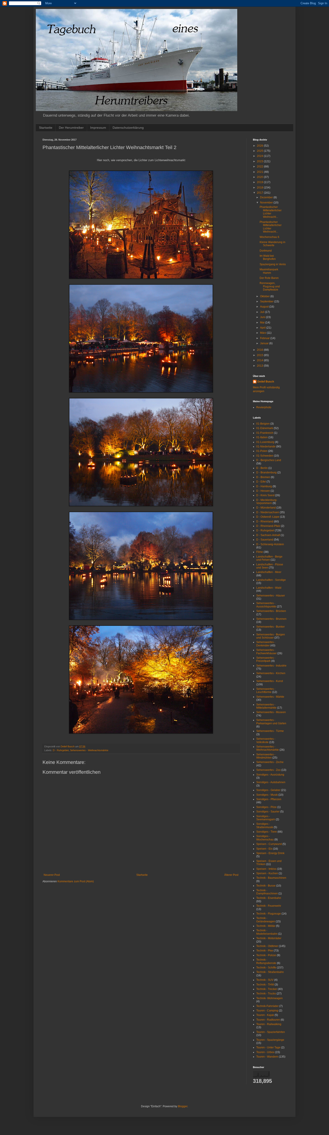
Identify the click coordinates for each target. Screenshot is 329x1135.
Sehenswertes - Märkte (270, 696)
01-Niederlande (266, 446)
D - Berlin (262, 468)
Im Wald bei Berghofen (268, 257)
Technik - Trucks (266, 993)
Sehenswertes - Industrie (271, 665)
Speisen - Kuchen (267, 873)
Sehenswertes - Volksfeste (265, 740)
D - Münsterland (266, 507)
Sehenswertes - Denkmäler (265, 644)
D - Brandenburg (266, 472)
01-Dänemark (264, 428)
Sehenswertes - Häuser (270, 595)
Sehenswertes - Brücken (271, 611)
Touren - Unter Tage (268, 1047)
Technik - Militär (265, 926)
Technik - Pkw (264, 950)
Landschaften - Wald (268, 587)
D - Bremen (263, 477)
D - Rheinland (264, 521)
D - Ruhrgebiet (61, 750)
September (267, 301)
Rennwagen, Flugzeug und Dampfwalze (270, 286)
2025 (260, 150)
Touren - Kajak (265, 1015)
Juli (262, 312)
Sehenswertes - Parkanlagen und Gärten (271, 721)
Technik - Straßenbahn (270, 972)
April (263, 327)
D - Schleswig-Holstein (270, 544)
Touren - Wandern (267, 1056)
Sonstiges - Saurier (268, 811)
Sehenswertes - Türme (270, 731)
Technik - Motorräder (268, 938)
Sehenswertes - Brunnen (271, 618)
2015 (260, 355)
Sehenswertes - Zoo (268, 770)
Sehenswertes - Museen (271, 712)
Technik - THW (265, 984)
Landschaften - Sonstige (271, 579)
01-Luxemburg (265, 442)
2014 (260, 360)
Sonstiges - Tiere (266, 831)
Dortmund (266, 250)
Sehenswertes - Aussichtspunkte (266, 605)
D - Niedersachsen (267, 512)
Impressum (98, 127)
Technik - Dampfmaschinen (267, 892)
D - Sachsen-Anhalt (268, 535)
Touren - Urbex (265, 1052)
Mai (262, 322)
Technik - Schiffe (266, 967)
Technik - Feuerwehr (268, 905)
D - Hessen (263, 490)
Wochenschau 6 (269, 237)
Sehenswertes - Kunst (269, 681)
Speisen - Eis (264, 848)
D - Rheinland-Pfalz (268, 526)
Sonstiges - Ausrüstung (270, 774)
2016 (260, 349)
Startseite (45, 127)
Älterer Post (231, 874)
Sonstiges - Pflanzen (268, 799)
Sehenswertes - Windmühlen (265, 756)
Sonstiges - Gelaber (268, 790)
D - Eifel (261, 481)
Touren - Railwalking (268, 1024)
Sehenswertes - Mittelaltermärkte (266, 706)
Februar (265, 338)
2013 (260, 365)
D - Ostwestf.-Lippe (267, 516)
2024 (260, 156)
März (263, 332)
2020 (260, 177)
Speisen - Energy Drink (270, 853)
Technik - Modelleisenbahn (267, 932)
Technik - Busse (266, 885)
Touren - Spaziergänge (270, 1039)
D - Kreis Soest (265, 495)
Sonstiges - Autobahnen (270, 782)
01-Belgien (263, 423)
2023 (260, 161)
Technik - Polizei (266, 955)
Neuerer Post (52, 874)
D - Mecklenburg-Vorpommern (266, 501)
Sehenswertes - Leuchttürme (265, 690)
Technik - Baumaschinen (271, 877)
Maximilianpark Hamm (269, 271)
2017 (260, 192)
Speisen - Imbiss (266, 868)
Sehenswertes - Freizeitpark (265, 659)
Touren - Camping (267, 1010)
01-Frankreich (264, 432)
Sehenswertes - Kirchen (270, 673)
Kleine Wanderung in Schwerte (272, 244)
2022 (260, 166)
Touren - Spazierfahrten (270, 1032)
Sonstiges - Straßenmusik (264, 825)
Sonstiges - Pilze (266, 807)
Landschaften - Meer (268, 572)
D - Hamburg (264, 486)
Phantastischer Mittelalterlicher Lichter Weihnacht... (271, 211)
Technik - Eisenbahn (268, 898)
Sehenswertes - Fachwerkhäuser (266, 651)
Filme (259, 552)
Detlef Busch (265, 381)
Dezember (266, 197)
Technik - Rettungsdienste (266, 961)
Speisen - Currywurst (269, 844)
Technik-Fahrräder (267, 1006)
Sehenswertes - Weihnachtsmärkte (89, 750)
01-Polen (261, 451)
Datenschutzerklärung (128, 127)
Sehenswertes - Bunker (270, 626)
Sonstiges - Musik (267, 794)
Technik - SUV (264, 979)
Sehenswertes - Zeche (270, 762)
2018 (260, 187)
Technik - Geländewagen (265, 920)
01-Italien (262, 437)
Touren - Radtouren (268, 1019)
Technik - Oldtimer (267, 946)
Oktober (265, 296)
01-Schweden (264, 455)
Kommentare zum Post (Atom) (76, 881)
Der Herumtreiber (71, 127)
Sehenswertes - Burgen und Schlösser (270, 636)
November (266, 202)
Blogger (182, 1106)
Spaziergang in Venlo (273, 264)
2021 (260, 171)
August (264, 306)
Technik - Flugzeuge (268, 913)
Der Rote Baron (269, 278)
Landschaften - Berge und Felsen (269, 558)
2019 (260, 182)
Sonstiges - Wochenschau (265, 838)
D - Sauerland (264, 539)
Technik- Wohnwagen (269, 998)
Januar (264, 343)
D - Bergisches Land (268, 460)
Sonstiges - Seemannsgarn (265, 818)
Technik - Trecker (266, 989)
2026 (260, 145)
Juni (263, 317)
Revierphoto (263, 407)
